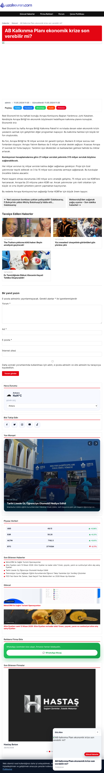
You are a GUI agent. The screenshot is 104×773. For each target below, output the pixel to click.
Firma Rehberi (46, 14)
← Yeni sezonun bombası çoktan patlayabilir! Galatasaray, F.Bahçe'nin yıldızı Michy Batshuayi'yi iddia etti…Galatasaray (34, 202)
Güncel (15, 23)
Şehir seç (11, 400)
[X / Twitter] (14, 425)
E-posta (7, 339)
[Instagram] (22, 425)
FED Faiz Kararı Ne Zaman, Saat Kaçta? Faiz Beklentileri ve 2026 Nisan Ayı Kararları (40, 576)
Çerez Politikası (77, 14)
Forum (61, 14)
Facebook (28, 108)
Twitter (17, 108)
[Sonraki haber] (95, 443)
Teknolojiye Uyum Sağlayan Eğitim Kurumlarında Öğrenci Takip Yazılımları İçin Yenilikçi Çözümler (46, 573)
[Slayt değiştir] (47, 751)
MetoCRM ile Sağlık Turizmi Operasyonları (23, 562)
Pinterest (61, 108)
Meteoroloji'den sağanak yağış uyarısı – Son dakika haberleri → (82, 202)
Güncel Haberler (27, 14)
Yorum (6, 303)
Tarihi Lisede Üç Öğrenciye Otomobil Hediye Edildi (27, 570)
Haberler (5, 23)
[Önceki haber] (90, 443)
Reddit (51, 108)
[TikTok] (37, 425)
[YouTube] (30, 425)
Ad (4, 329)
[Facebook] (7, 425)
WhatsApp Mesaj (52, 653)
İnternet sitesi (9, 350)
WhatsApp (40, 108)
